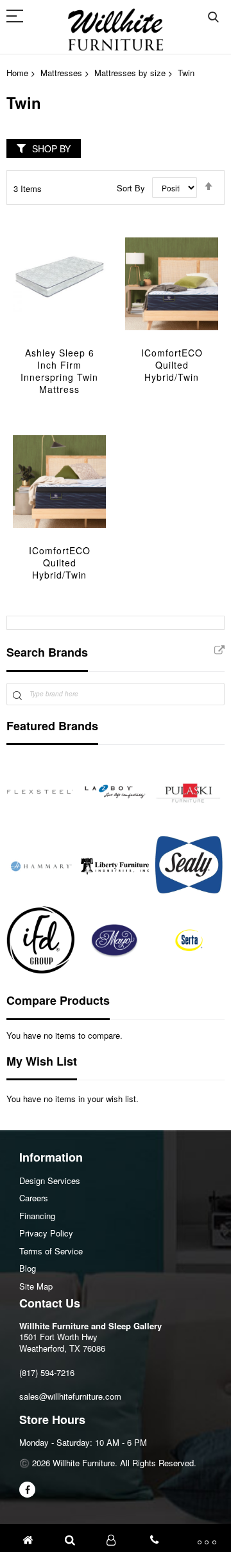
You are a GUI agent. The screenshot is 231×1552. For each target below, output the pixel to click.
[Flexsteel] (40, 792)
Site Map (36, 1286)
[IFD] (40, 940)
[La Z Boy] (115, 792)
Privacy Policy (46, 1233)
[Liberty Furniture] (115, 866)
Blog (27, 1268)
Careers (33, 1198)
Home (17, 73)
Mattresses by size (130, 73)
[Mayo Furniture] (115, 940)
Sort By (131, 188)
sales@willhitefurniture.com (70, 1396)
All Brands (219, 651)
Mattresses (61, 73)
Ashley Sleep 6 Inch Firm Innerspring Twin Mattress (59, 371)
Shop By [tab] (51, 148)
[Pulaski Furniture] (189, 792)
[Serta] (189, 940)
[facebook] (27, 1490)
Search (213, 17)
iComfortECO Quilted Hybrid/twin (172, 364)
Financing (37, 1216)
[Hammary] (40, 866)
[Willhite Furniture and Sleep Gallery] (115, 29)
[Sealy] (189, 866)
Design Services (49, 1180)
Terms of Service (51, 1251)
